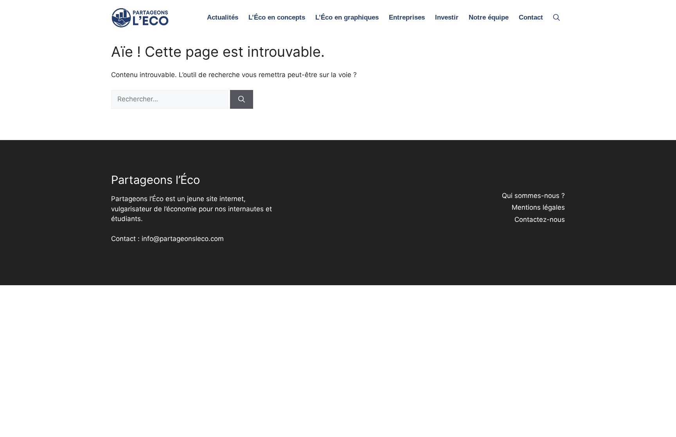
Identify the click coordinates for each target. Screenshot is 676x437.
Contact (531, 17)
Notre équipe (489, 17)
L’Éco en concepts (276, 17)
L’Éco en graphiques (347, 17)
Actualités (222, 17)
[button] (556, 17)
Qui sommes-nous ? (533, 196)
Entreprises (407, 17)
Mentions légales (538, 207)
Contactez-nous (539, 219)
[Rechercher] (241, 99)
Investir (446, 17)
